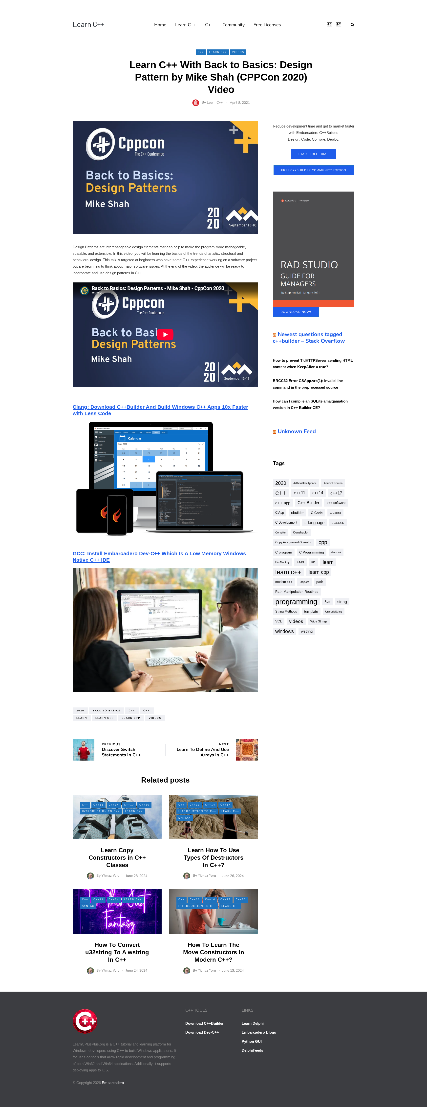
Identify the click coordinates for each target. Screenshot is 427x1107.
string (342, 601)
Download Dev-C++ (202, 1032)
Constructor (301, 532)
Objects (304, 581)
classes (338, 522)
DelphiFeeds (252, 1050)
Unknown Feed (297, 431)
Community (233, 25)
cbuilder (297, 513)
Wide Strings (318, 621)
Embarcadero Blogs (259, 1032)
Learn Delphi (253, 1023)
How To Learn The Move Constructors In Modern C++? (213, 952)
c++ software (336, 503)
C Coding (335, 512)
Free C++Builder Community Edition (313, 170)
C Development (286, 522)
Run (327, 601)
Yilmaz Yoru (111, 875)
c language (314, 522)
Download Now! (295, 312)
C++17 (129, 805)
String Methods (286, 611)
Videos (238, 52)
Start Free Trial (314, 154)
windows (284, 631)
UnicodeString (333, 611)
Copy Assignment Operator (293, 542)
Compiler (280, 532)
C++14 (114, 805)
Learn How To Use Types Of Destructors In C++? (213, 857)
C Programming (311, 552)
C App (279, 512)
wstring (307, 631)
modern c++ (284, 582)
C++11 (98, 805)
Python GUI (252, 1041)
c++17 (336, 492)
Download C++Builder (204, 1023)
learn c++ (104, 718)
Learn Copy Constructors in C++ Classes (117, 857)
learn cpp (131, 718)
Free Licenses (267, 25)
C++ (209, 25)
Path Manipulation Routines (296, 592)
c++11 (299, 492)
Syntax (184, 818)
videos (155, 718)
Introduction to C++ (101, 811)
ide (313, 562)
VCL (278, 621)
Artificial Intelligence (305, 483)
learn (81, 718)
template (311, 611)
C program (283, 552)
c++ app (282, 502)
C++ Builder (309, 502)
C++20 (144, 805)
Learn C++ (89, 24)
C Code (317, 513)
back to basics (106, 710)
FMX (300, 562)
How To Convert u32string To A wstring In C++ (117, 952)
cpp (146, 710)
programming (296, 601)
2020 (80, 710)
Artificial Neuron (333, 483)
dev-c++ (336, 552)
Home (160, 25)
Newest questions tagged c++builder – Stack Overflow (309, 338)
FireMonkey (282, 562)
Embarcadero (113, 1083)
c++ (132, 710)
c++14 (317, 493)
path (319, 582)
